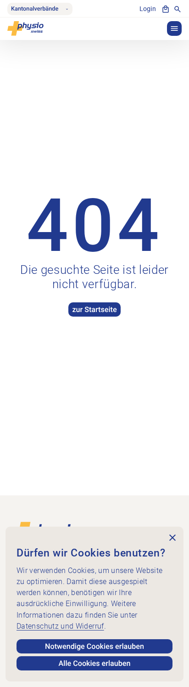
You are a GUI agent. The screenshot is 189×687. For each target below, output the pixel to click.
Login (147, 9)
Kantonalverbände (34, 9)
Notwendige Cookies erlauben (94, 646)
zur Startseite (94, 309)
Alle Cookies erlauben (95, 663)
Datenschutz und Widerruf (60, 626)
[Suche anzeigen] (177, 9)
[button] (174, 28)
